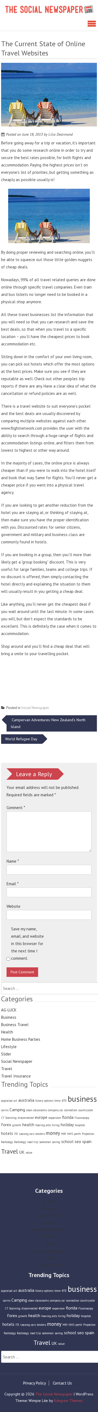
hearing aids (43, 1125)
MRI (63, 1134)
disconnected (26, 1118)
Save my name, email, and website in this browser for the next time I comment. (27, 943)
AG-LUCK (9, 1009)
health (28, 1124)
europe (41, 1117)
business (82, 1099)
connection (70, 1110)
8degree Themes (68, 1400)
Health (7, 1032)
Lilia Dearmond (60, 134)
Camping (17, 1109)
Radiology (20, 1142)
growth (16, 1125)
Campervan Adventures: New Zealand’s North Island (48, 723)
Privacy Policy (34, 1383)
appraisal (7, 1101)
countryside (85, 1110)
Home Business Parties (20, 1039)
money (53, 1133)
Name (13, 861)
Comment (16, 807)
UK (21, 1152)
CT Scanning (9, 1118)
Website (13, 906)
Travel (6, 1068)
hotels (7, 1133)
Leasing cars (26, 1134)
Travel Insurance (16, 1076)
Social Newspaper (35, 707)
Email (13, 883)
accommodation (15, 633)
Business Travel (15, 1024)
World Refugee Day (21, 738)
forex (6, 1124)
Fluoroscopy (82, 1118)
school (67, 1141)
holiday (67, 1124)
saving (56, 1142)
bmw (57, 1101)
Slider (6, 1054)
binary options (44, 1101)
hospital (80, 1125)
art (15, 1101)
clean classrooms (36, 1110)
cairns (4, 1110)
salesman (45, 1142)
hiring (56, 1125)
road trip (32, 1142)
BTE (64, 1101)
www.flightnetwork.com (21, 428)
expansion (54, 1118)
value (29, 1152)
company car (55, 1110)
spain (86, 1141)
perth (77, 1134)
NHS (70, 1134)
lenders (40, 1134)
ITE (16, 1134)
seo (78, 1141)
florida (68, 1117)
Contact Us (62, 1383)
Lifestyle (9, 1046)
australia (26, 1100)
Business (8, 1017)
